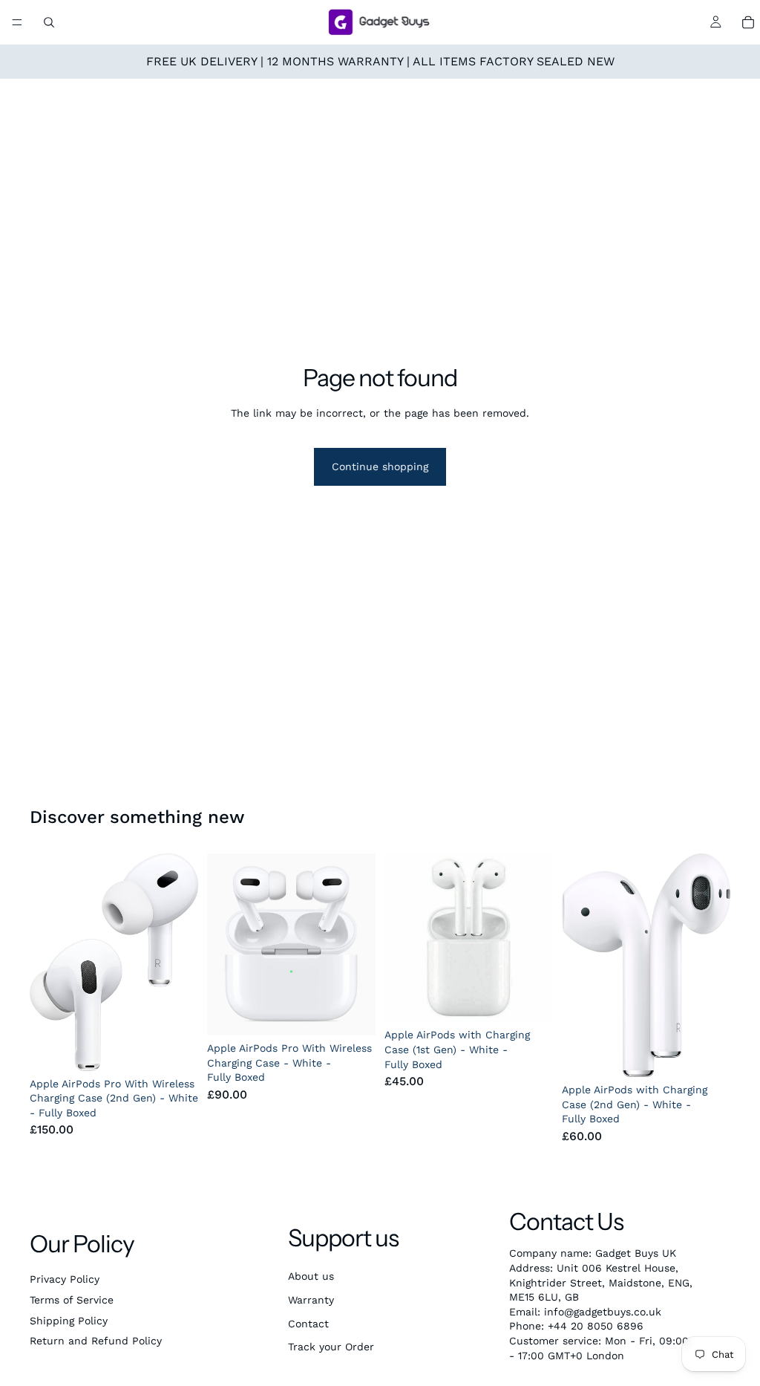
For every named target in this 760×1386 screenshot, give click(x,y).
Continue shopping (380, 466)
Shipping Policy (69, 1321)
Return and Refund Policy (96, 1341)
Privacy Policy (64, 1279)
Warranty (311, 1300)
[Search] (49, 22)
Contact (308, 1324)
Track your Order (331, 1347)
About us (311, 1276)
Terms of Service (72, 1300)
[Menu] (17, 22)
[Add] (175, 1048)
